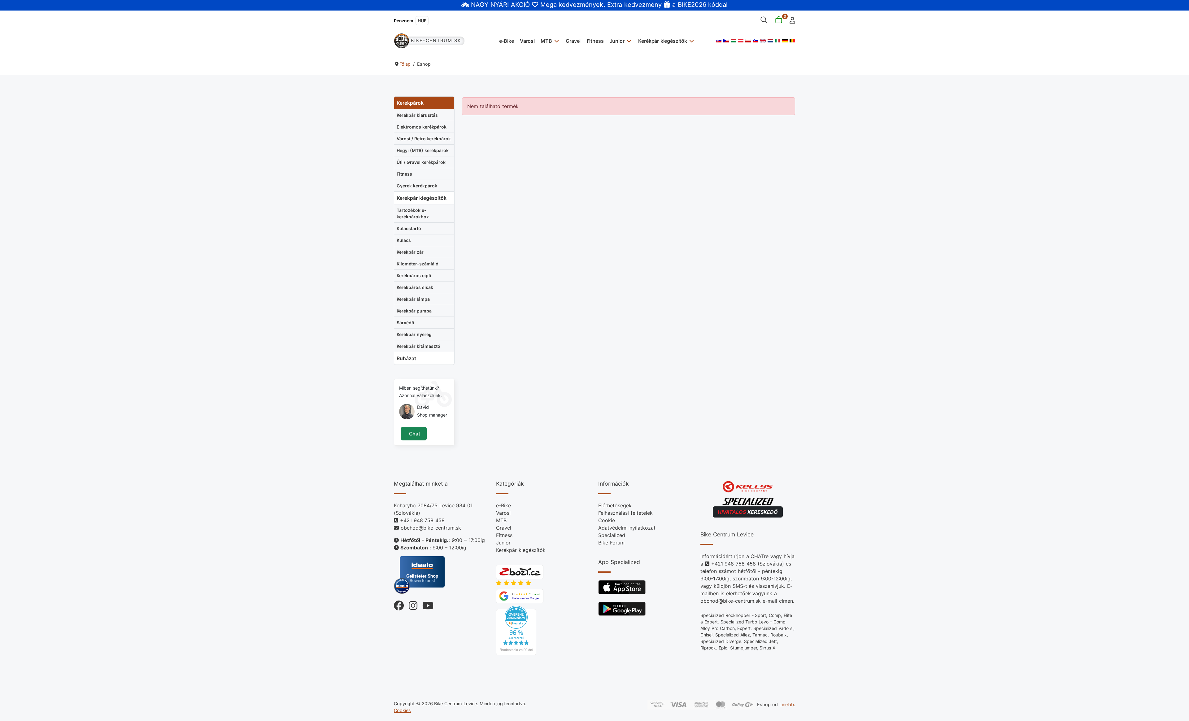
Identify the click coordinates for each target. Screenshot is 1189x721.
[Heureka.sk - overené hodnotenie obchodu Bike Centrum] (516, 630)
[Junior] (628, 40)
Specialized (611, 535)
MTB (546, 41)
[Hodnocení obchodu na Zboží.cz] (519, 571)
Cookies (402, 710)
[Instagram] (410, 604)
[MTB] (556, 40)
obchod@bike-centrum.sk (431, 528)
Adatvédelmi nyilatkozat (626, 528)
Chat (413, 433)
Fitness (595, 41)
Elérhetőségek (615, 505)
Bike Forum (611, 543)
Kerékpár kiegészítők (662, 41)
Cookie (606, 520)
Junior (617, 41)
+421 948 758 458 (422, 520)
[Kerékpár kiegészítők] (691, 40)
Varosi (527, 41)
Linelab (786, 704)
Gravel (573, 41)
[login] (790, 19)
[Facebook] (399, 604)
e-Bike (506, 41)
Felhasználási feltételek (625, 513)
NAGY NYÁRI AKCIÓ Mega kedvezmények (537, 4)
